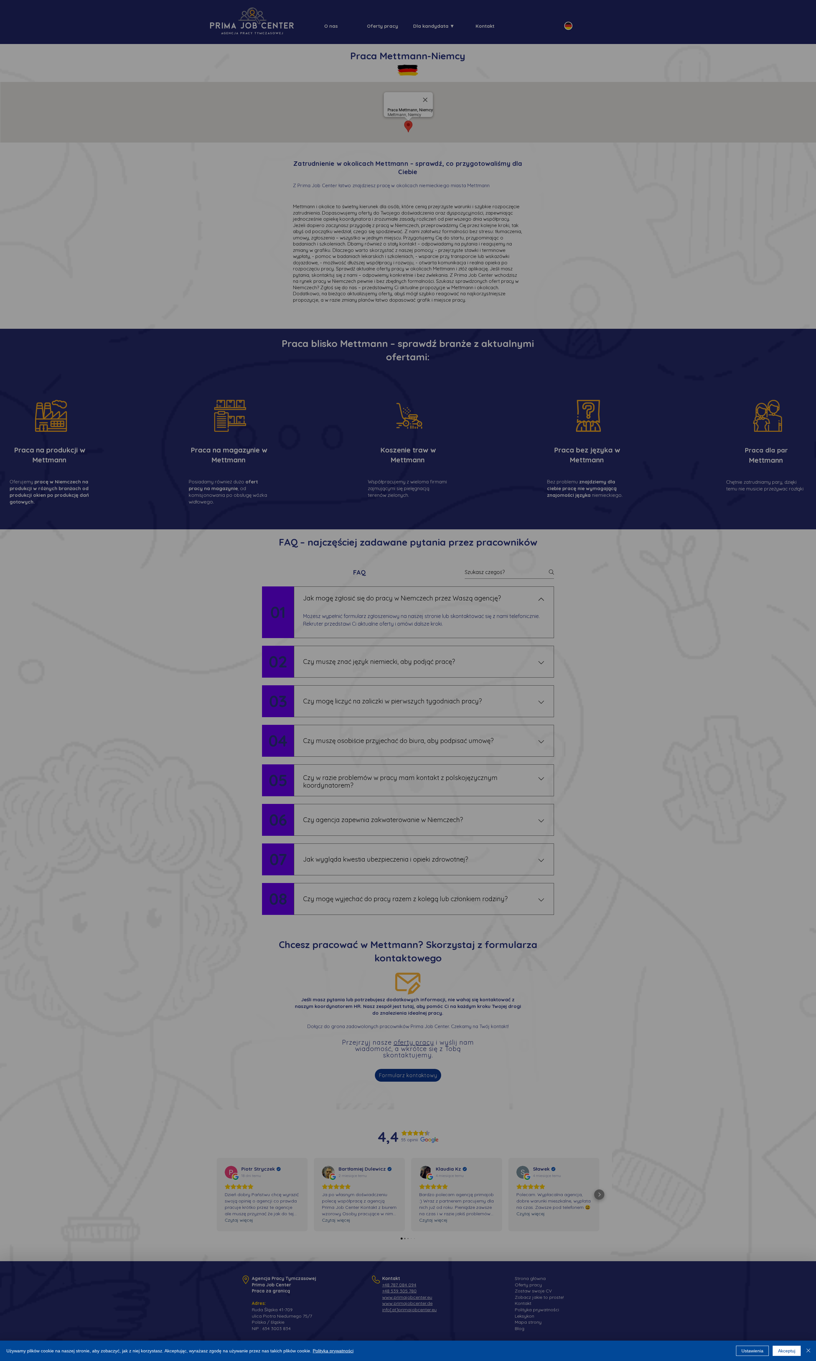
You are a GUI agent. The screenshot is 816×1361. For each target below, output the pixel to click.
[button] (370, 644)
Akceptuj (786, 1350)
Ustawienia (752, 1350)
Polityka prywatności (333, 1350)
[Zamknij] (808, 1351)
